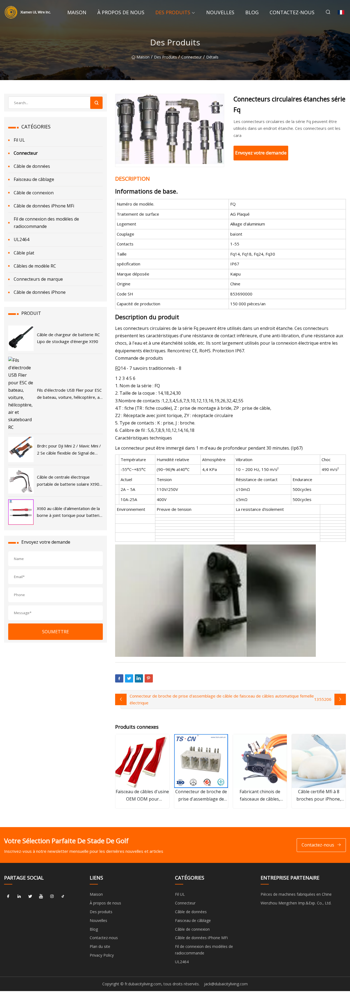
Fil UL (19, 140)
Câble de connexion (34, 193)
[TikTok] (63, 896)
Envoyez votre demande (261, 153)
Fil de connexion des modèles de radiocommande (46, 222)
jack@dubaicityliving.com (226, 983)
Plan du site (100, 946)
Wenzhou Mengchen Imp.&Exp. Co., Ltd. (296, 903)
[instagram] (52, 896)
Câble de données (32, 166)
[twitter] (30, 896)
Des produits (172, 12)
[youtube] (41, 896)
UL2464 (21, 239)
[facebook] (8, 896)
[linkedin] (19, 896)
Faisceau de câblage (34, 179)
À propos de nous (120, 12)
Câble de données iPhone (40, 292)
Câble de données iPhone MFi (44, 206)
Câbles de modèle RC (35, 266)
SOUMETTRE (55, 632)
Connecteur (191, 57)
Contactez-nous (292, 12)
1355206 (322, 699)
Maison (76, 12)
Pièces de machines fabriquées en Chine (296, 894)
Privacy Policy (102, 955)
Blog (252, 12)
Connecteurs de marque (38, 279)
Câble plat (24, 253)
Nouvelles (220, 12)
